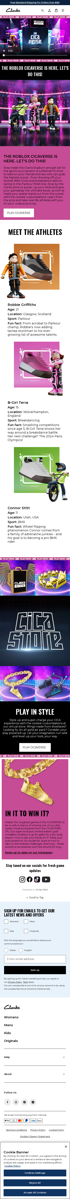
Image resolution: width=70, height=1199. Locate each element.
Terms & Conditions (16, 1130)
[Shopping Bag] (56, 10)
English (28, 950)
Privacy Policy (15, 982)
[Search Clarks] (42, 10)
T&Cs (25, 982)
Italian (13, 950)
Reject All (35, 1182)
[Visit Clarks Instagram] (16, 1102)
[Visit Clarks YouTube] (33, 1102)
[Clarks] (13, 10)
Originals (34, 931)
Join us (35, 970)
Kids (12, 931)
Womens (14, 921)
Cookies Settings (35, 1172)
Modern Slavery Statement (35, 1136)
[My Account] (49, 10)
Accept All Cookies (35, 1192)
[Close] (66, 1146)
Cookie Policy (56, 1130)
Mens (32, 921)
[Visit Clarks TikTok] (24, 1102)
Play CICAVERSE (18, 213)
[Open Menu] (63, 10)
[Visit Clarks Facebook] (7, 1102)
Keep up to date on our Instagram (28, 852)
